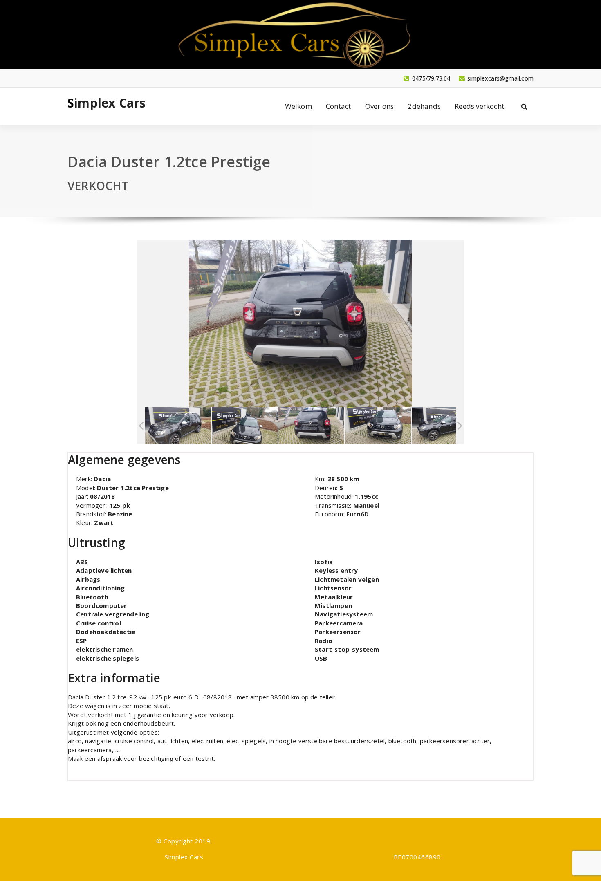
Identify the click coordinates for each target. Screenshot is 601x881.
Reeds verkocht (479, 106)
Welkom (298, 106)
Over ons (379, 106)
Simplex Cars (106, 103)
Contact (338, 106)
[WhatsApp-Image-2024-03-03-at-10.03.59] (378, 426)
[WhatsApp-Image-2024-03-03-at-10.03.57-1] (245, 426)
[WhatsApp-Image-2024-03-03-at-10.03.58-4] (178, 426)
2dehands (424, 106)
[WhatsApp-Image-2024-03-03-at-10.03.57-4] (445, 426)
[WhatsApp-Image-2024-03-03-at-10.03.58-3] (311, 426)
